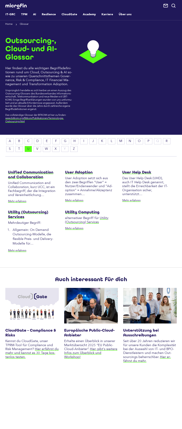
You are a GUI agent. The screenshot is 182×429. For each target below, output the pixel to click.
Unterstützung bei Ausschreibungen (141, 332)
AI (34, 14)
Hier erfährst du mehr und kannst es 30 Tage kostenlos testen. (32, 353)
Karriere (107, 14)
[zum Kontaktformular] (166, 6)
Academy (89, 14)
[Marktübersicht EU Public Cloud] (91, 305)
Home (9, 24)
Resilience (49, 14)
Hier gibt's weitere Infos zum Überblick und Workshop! (90, 353)
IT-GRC (10, 14)
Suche (174, 6)
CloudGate (69, 14)
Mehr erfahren (17, 201)
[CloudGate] (32, 305)
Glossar (24, 24)
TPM (24, 14)
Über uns (125, 14)
